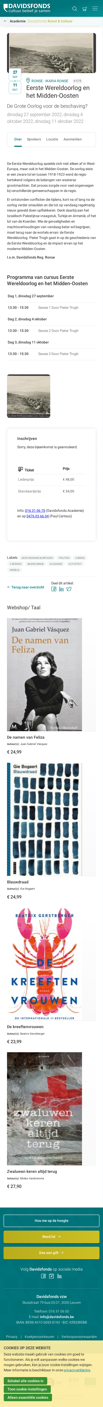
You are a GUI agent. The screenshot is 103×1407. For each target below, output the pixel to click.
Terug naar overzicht (28, 587)
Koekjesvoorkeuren (39, 1337)
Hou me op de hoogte (51, 1221)
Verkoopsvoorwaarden (79, 1337)
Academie (18, 21)
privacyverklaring (77, 1370)
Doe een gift (49, 1253)
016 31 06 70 (35, 511)
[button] (95, 8)
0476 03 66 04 (37, 516)
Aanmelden (73, 139)
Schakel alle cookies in (26, 1381)
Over (18, 139)
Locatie (52, 139)
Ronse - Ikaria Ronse (50, 81)
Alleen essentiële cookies (28, 1397)
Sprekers (34, 139)
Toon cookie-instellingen (27, 1389)
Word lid (49, 1237)
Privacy (12, 1337)
